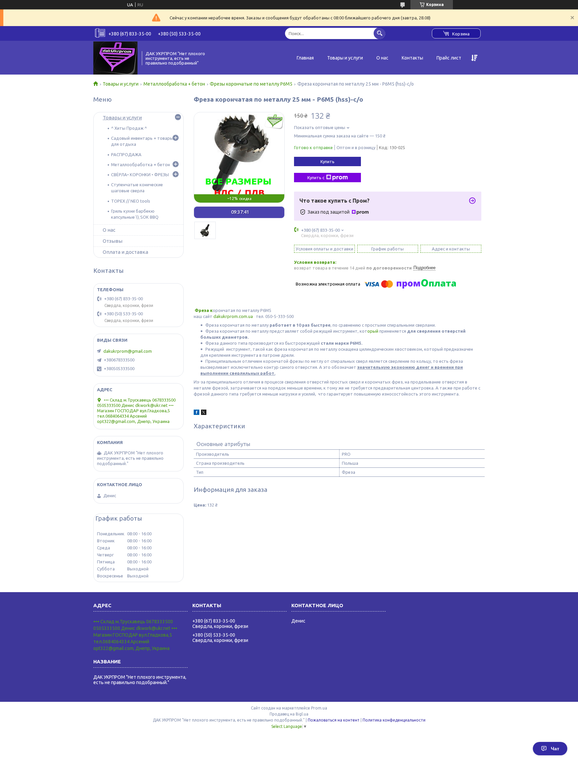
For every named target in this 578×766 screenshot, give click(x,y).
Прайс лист (449, 58)
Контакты (412, 58)
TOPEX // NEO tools (130, 201)
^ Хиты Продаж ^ (129, 128)
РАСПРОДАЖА (126, 154)
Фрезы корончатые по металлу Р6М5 (251, 84)
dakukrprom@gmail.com (127, 351)
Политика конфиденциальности (394, 720)
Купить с (315, 177)
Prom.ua (319, 708)
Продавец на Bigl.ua (289, 714)
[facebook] (196, 413)
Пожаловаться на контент (334, 720)
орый (373, 331)
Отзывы (112, 241)
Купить (327, 161)
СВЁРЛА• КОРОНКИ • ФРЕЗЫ (140, 174)
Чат (555, 748)
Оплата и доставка (125, 252)
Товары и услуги (345, 58)
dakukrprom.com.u (232, 316)
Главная (305, 58)
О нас (382, 58)
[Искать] (379, 33)
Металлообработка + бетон (174, 84)
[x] (203, 413)
